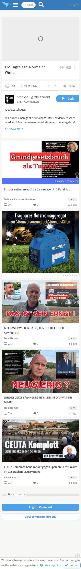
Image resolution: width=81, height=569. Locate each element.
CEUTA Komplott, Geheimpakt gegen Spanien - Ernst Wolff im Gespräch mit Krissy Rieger (40, 469)
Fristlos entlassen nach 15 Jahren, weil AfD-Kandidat (37, 190)
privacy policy (52, 565)
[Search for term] (41, 4)
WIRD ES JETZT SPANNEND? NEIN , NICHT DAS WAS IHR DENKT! (38, 400)
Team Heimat (11, 338)
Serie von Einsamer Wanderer (19, 199)
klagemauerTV (11, 477)
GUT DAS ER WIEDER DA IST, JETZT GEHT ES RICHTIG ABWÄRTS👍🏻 (36, 330)
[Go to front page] (6, 5)
